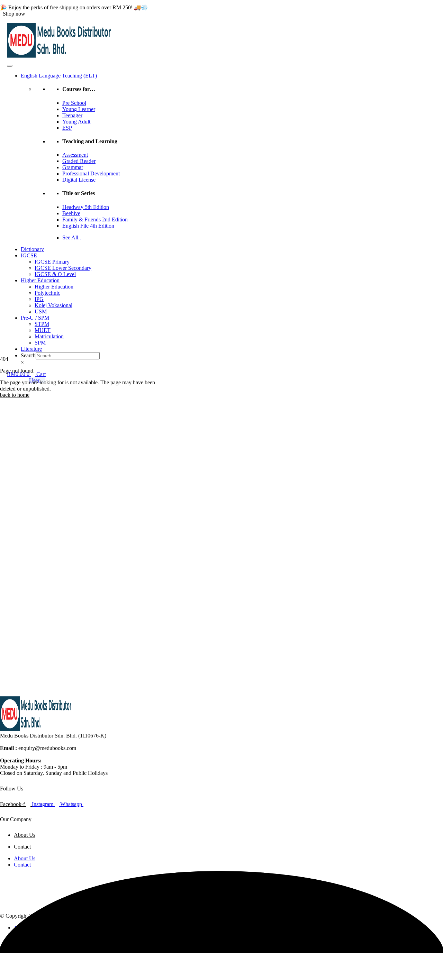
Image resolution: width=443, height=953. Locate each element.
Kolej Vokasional (53, 305)
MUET (43, 330)
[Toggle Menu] (9, 66)
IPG (39, 299)
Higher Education (40, 280)
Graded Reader (79, 161)
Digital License (79, 180)
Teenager (72, 115)
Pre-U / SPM (35, 318)
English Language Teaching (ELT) (59, 76)
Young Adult (76, 122)
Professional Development (91, 173)
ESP (67, 128)
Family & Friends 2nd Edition (95, 219)
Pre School (74, 103)
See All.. (71, 237)
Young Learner (78, 109)
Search (28, 355)
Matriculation (49, 336)
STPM (42, 324)
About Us (24, 835)
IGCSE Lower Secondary (63, 268)
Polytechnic (47, 293)
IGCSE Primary (52, 262)
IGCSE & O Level (55, 274)
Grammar (72, 167)
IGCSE (29, 255)
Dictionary (32, 249)
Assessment (75, 155)
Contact (22, 847)
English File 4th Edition (88, 226)
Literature (31, 349)
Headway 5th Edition (85, 207)
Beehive (71, 213)
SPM (40, 343)
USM (41, 311)
